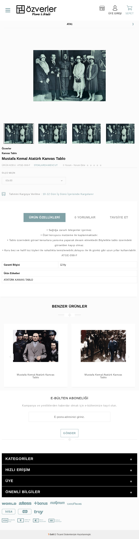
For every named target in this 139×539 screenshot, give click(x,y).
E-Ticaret (58, 534)
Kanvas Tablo (9, 153)
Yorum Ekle (79, 165)
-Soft (51, 534)
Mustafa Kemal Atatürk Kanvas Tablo (35, 376)
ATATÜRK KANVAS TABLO (18, 279)
